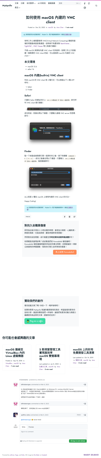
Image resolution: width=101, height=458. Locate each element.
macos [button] (28, 216)
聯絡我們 (87, 455)
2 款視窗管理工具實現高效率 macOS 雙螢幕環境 (49, 354)
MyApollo (7, 5)
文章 (16, 3)
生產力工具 (43, 366)
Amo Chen (60, 27)
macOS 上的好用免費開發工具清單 (83, 351)
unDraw (12, 455)
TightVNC (28, 46)
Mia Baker (36, 455)
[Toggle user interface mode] (96, 5)
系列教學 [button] (30, 3)
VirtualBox (9, 363)
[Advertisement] (50, 278)
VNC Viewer (38, 46)
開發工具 (79, 360)
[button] (65, 216)
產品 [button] (17, 7)
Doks (23, 455)
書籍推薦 (51, 3)
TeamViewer (64, 43)
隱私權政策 (95, 455)
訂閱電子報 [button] (67, 34)
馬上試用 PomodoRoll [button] (65, 252)
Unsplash (44, 455)
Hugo (16, 455)
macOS (50, 27)
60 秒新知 (42, 3)
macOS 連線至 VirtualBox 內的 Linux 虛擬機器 (15, 353)
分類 (22, 3)
